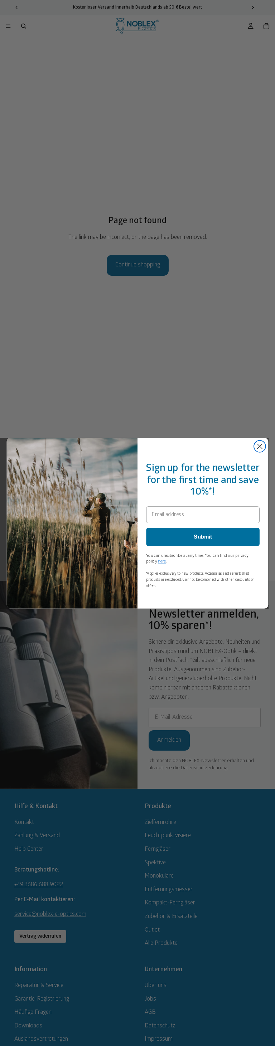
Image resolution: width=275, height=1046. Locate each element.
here (162, 561)
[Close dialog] (260, 446)
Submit (203, 537)
